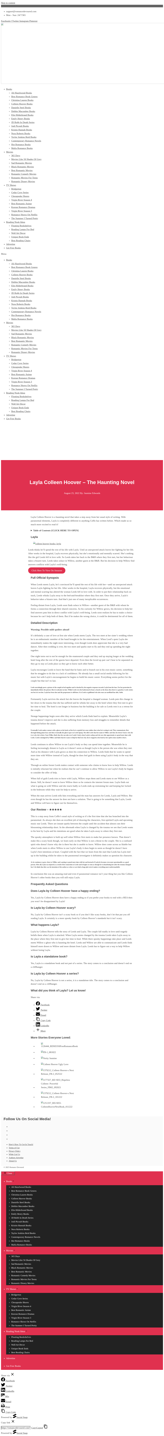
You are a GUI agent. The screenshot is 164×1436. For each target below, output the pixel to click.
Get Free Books (13, 248)
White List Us (14, 1154)
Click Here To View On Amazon (47, 570)
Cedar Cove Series (20, 192)
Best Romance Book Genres (24, 96)
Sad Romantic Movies (21, 163)
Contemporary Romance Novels (26, 141)
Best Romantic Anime (21, 203)
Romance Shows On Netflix (24, 214)
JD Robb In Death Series (22, 122)
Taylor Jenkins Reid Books (23, 137)
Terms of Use (14, 1148)
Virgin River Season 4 (21, 200)
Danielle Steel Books (21, 107)
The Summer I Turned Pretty (24, 218)
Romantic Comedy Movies (23, 174)
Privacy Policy (14, 1151)
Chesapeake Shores (20, 196)
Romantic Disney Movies (23, 181)
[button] (82, 254)
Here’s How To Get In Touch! (21, 1144)
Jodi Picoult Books (20, 126)
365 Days (15, 155)
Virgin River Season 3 (21, 211)
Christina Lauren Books (22, 100)
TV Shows (11, 185)
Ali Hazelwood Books (21, 93)
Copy (37, 1428)
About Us (13, 1161)
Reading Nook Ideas (15, 222)
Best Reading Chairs (20, 240)
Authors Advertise (16, 1158)
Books (9, 89)
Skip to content (8, 3)
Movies (9, 152)
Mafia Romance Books (22, 148)
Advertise (10, 244)
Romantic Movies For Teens (24, 177)
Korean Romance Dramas (23, 207)
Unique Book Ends (20, 237)
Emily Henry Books (20, 118)
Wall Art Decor (18, 233)
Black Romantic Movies (22, 166)
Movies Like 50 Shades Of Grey (26, 159)
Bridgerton (16, 189)
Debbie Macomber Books (23, 111)
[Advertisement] (82, 441)
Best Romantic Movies (22, 170)
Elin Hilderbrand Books (22, 115)
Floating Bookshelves (21, 225)
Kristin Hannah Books (21, 129)
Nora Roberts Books (20, 133)
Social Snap (22, 1417)
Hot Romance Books (21, 144)
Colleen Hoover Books (22, 104)
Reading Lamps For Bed (22, 229)
